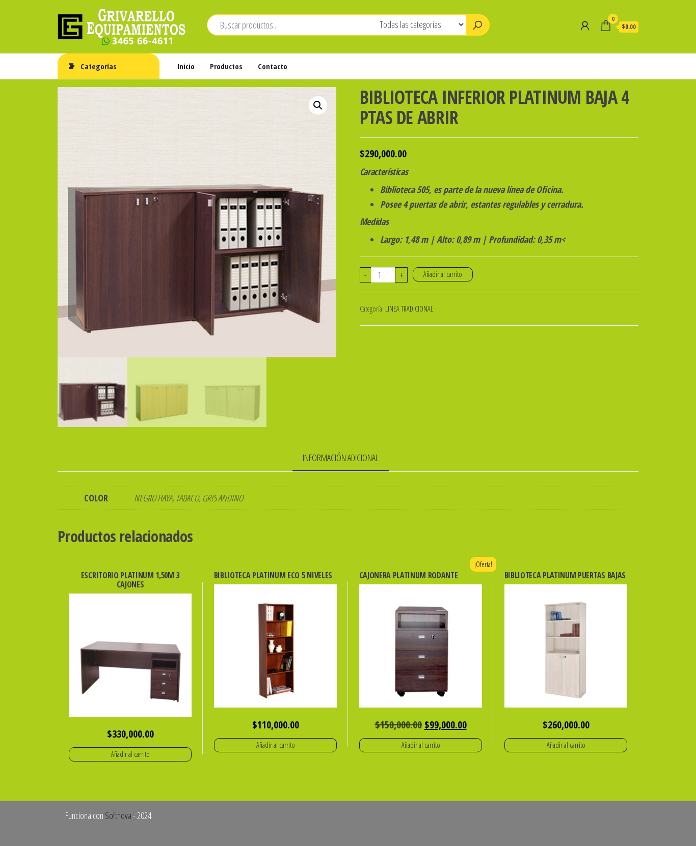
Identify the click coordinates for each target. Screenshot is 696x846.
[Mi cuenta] (585, 25)
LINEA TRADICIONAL (409, 309)
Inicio (186, 66)
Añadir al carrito (442, 274)
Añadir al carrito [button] (130, 754)
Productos (226, 66)
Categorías (99, 66)
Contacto (272, 66)
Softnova (118, 815)
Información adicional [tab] (341, 458)
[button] (318, 105)
